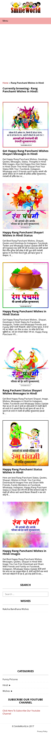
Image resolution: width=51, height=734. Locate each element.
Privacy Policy (42, 731)
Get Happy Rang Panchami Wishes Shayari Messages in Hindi (25, 152)
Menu (5, 21)
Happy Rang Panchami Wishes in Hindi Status (24, 312)
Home (5, 83)
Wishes (6, 691)
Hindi (5, 685)
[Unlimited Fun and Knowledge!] (25, 12)
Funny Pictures (10, 679)
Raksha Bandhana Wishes (16, 609)
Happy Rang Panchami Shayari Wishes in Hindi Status (23, 234)
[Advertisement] (25, 55)
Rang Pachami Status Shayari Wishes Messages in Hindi (22, 392)
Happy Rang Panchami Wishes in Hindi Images (24, 552)
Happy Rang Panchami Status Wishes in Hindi (22, 470)
